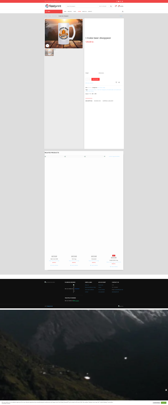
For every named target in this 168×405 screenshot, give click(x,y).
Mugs (50, 16)
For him (119, 262)
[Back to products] (121, 16)
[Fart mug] (74, 205)
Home (46, 16)
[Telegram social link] (96, 94)
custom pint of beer (92, 89)
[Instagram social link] (121, 1)
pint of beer (91, 91)
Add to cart (95, 79)
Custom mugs (111, 262)
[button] (89, 83)
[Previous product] (119, 16)
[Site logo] (55, 6)
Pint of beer (54, 16)
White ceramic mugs (55, 260)
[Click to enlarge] (47, 45)
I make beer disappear (101, 89)
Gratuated (93, 259)
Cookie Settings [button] (156, 402)
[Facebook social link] (117, 1)
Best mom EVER (54, 259)
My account (100, 285)
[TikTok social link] (122, 1)
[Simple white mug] (113, 205)
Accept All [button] (164, 402)
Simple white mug (114, 260)
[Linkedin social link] (94, 94)
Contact (86, 291)
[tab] (88, 100)
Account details (101, 289)
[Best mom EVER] (54, 205)
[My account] (122, 11)
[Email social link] (119, 1)
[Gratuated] (94, 205)
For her (116, 262)
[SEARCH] (110, 6)
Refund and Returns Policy (90, 287)
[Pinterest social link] (92, 94)
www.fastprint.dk (115, 291)
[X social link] (91, 94)
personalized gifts (110, 89)
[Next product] (122, 16)
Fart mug (74, 259)
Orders (99, 287)
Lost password (101, 291)
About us (87, 285)
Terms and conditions (89, 289)
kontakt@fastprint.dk (119, 289)
